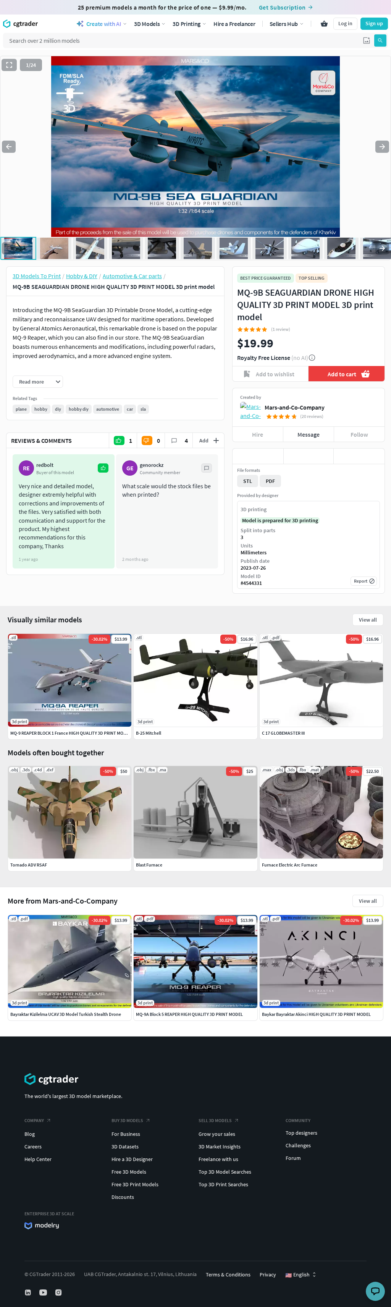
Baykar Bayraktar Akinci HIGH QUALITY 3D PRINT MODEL (316, 1014)
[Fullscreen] (9, 65)
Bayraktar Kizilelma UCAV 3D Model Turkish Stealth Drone (65, 1014)
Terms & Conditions (228, 1274)
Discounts (122, 1197)
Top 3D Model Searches (225, 1171)
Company (34, 1120)
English (297, 1275)
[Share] (359, 456)
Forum (293, 1158)
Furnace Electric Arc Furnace (289, 865)
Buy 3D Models (127, 1120)
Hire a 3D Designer (132, 1159)
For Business (125, 1133)
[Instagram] (59, 1292)
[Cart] (324, 24)
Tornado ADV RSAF (28, 865)
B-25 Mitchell (148, 733)
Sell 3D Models (215, 1120)
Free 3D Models (128, 1171)
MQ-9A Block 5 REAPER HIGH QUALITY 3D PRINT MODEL (189, 1014)
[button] (366, 40)
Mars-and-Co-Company (295, 407)
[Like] (258, 456)
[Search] (380, 40)
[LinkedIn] (28, 1292)
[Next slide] (382, 147)
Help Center (38, 1159)
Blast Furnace (149, 865)
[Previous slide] (9, 147)
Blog (29, 1133)
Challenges (298, 1145)
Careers (33, 1146)
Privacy (268, 1274)
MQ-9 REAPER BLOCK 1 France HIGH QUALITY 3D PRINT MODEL (70, 733)
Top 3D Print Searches (223, 1184)
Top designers (301, 1132)
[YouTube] (44, 1292)
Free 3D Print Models (134, 1184)
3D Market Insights (220, 1146)
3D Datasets (125, 1146)
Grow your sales (217, 1133)
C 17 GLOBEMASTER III (283, 733)
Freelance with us (218, 1159)
